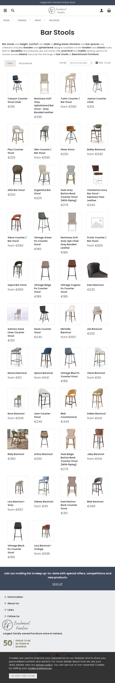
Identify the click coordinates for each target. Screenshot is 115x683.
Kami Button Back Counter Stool (69, 505)
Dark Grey (38, 344)
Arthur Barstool (43, 454)
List (109, 62)
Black (97, 344)
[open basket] (109, 10)
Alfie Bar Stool (16, 190)
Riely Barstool (16, 454)
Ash (103, 340)
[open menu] (5, 10)
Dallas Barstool (96, 413)
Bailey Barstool (96, 149)
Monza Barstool (17, 373)
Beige (76, 517)
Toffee (91, 340)
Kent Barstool (95, 285)
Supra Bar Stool (17, 285)
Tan (102, 121)
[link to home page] (57, 10)
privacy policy (44, 665)
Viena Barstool (96, 373)
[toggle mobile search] (12, 10)
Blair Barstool (95, 501)
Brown (64, 517)
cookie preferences (40, 668)
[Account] (101, 10)
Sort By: (63, 62)
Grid (100, 62)
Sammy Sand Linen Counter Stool (16, 332)
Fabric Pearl (44, 426)
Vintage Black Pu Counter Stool (16, 549)
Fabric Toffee (44, 421)
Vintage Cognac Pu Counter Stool (71, 288)
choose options (70, 121)
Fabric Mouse (44, 416)
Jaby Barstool (95, 454)
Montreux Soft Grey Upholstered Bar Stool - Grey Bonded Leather (44, 105)
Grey (91, 121)
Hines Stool (67, 149)
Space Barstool (43, 373)
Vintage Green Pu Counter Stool (43, 241)
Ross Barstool (16, 413)
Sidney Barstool (43, 501)
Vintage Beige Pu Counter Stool (42, 288)
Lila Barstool (94, 329)
